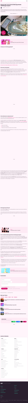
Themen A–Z (2, 396)
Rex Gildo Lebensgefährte (4, 357)
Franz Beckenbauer (16, 351)
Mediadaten (15, 400)
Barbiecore (12, 41)
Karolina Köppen (3, 355)
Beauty (15, 388)
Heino (1, 352)
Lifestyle (2, 368)
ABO (1, 400)
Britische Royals (16, 346)
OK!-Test (11, 229)
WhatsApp (14, 321)
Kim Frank (15, 357)
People (2, 338)
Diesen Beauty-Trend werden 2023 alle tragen (17, 42)
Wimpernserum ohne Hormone (4, 363)
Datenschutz (6, 400)
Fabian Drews (2, 353)
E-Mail (25, 321)
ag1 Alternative (2, 377)
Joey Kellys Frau (16, 353)
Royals (15, 338)
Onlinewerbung (18, 400)
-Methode (13, 117)
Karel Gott (2, 354)
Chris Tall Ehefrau (3, 340)
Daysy (7, 60)
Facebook (18, 321)
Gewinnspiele (16, 390)
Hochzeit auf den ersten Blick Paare (18, 363)
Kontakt (12, 400)
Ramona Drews (2, 356)
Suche (1, 397)
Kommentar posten (4, 288)
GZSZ (14, 361)
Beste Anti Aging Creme (3, 360)
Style (2, 359)
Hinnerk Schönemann (16, 352)
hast (26, 121)
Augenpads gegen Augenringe (4, 361)
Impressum (10, 400)
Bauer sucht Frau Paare (16, 362)
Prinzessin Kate (15, 340)
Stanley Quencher (3, 376)
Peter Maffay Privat (3, 345)
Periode (25, 121)
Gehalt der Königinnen (16, 347)
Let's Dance (15, 360)
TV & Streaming (16, 359)
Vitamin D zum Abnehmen (4, 375)
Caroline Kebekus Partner (3, 339)
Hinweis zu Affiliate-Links (13, 13)
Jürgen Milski (15, 355)
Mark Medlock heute (3, 346)
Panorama (16, 393)
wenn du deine (22, 121)
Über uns (21, 400)
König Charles (15, 339)
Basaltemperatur (10, 117)
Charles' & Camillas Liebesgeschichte (18, 345)
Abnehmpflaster (3, 369)
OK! (1, 1)
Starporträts (3, 392)
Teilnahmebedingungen (25, 400)
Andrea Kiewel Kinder (3, 351)
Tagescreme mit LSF (3, 362)
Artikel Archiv (3, 400)
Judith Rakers (15, 354)
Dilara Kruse (15, 356)
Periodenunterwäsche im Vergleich (15, 230)
